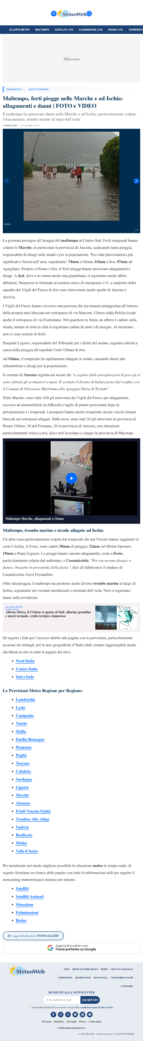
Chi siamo (46, 1021)
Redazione (59, 1021)
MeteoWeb (90, 1033)
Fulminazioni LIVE (91, 29)
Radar (21, 920)
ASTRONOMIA (65, 977)
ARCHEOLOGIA (83, 977)
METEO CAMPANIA (39, 89)
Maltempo (42, 29)
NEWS (67, 969)
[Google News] (82, 1014)
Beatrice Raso (11, 125)
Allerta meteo (19, 29)
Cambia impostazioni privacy (71, 1027)
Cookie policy (95, 1021)
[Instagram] (60, 1014)
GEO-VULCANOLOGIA (122, 969)
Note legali (71, 1021)
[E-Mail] (90, 1014)
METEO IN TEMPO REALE (85, 969)
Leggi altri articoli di (35, 936)
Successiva (136, 181)
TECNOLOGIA (100, 977)
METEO (104, 969)
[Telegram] (75, 1014)
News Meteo (14, 89)
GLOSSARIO (127, 986)
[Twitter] (68, 1014)
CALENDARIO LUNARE (121, 977)
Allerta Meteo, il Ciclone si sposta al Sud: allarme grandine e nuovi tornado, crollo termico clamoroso (48, 614)
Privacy (82, 1021)
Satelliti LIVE (64, 29)
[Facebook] (53, 1014)
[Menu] (54, 13)
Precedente (6, 181)
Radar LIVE (115, 29)
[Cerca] (89, 13)
